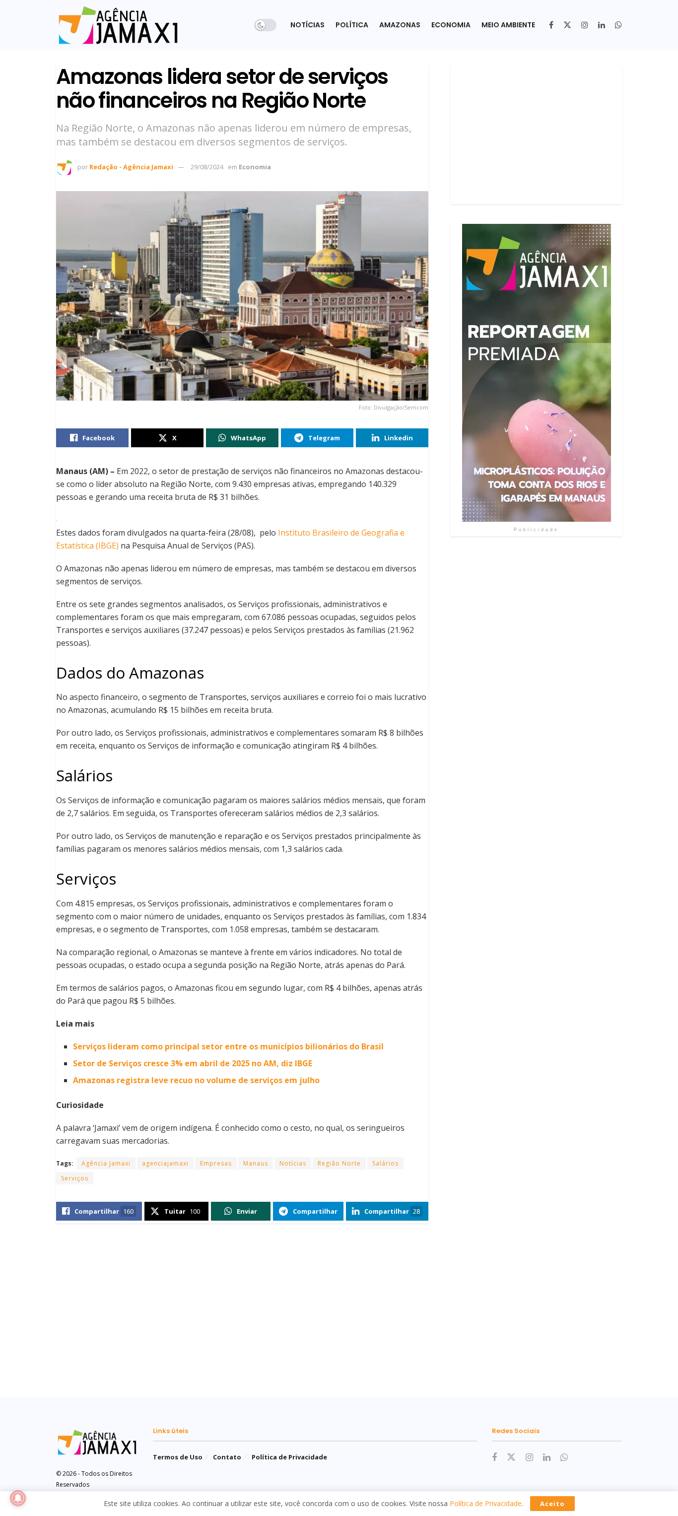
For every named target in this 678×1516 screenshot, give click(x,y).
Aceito (552, 1503)
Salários (385, 1163)
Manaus (255, 1163)
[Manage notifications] (18, 1498)
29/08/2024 (207, 166)
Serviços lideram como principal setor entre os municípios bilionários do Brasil (228, 1046)
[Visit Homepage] (118, 25)
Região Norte (339, 1163)
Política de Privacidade (289, 1456)
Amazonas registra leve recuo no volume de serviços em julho (196, 1080)
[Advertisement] (536, 134)
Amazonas (399, 25)
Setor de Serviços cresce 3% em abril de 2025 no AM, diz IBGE (192, 1063)
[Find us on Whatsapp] (618, 25)
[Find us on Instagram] (584, 25)
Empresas (216, 1163)
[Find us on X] (567, 25)
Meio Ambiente (508, 25)
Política (352, 25)
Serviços (74, 1178)
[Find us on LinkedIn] (601, 25)
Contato (227, 1456)
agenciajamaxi (165, 1163)
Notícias (307, 25)
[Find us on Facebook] (551, 25)
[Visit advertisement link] (536, 373)
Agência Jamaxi (106, 1163)
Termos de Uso (178, 1456)
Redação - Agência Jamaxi (131, 166)
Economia (451, 25)
